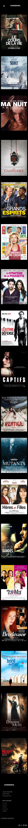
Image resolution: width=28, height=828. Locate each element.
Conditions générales (7, 818)
